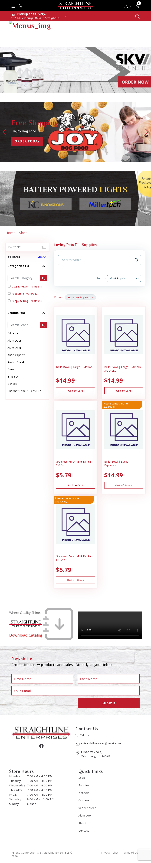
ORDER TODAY (27, 141)
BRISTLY (13, 376)
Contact (83, 830)
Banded (12, 383)
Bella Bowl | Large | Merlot (74, 367)
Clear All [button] (42, 256)
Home (10, 232)
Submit (109, 702)
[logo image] (75, 5)
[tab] (27, 284)
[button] (128, 5)
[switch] (44, 247)
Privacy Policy (109, 852)
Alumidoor (85, 815)
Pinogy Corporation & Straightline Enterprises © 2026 (42, 854)
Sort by (101, 278)
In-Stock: (14, 247)
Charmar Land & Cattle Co (24, 391)
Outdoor (84, 800)
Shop (23, 232)
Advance (13, 333)
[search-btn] (43, 278)
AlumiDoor (14, 340)
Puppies (83, 785)
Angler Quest (16, 362)
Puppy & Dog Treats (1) (26, 301)
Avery (11, 369)
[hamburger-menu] (13, 5)
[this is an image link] (41, 732)
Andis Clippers (16, 355)
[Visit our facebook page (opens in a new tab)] (41, 745)
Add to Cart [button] (75, 390)
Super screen (87, 808)
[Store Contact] (20, 5)
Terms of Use (131, 852)
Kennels (83, 793)
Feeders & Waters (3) (25, 293)
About (82, 823)
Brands (16, 313)
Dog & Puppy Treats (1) (26, 286)
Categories (18, 266)
